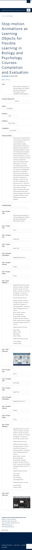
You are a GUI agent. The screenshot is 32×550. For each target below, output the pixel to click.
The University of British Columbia (12, 3)
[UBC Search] (28, 2)
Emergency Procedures (7, 545)
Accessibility (4, 547)
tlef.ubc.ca (9, 524)
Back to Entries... (6, 79)
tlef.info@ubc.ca (9, 526)
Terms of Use (17, 545)
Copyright (23, 545)
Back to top (5, 530)
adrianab (5, 76)
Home (3, 16)
